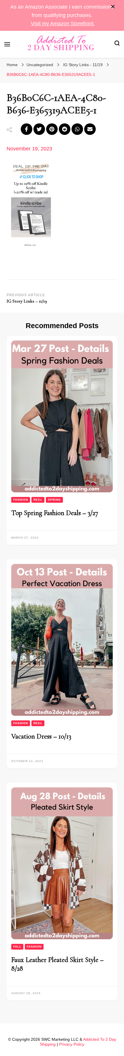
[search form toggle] (117, 44)
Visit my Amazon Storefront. (63, 23)
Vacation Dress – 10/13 (41, 736)
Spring (54, 499)
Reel (37, 499)
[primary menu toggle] (7, 44)
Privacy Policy (71, 1044)
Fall (17, 946)
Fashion (20, 499)
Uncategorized (40, 64)
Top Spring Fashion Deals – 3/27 (54, 513)
